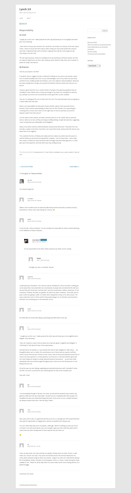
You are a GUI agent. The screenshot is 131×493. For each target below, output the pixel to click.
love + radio (64, 152)
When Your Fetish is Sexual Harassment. (99, 44)
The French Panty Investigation (96, 54)
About (29, 18)
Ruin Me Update (92, 51)
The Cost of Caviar (26, 166)
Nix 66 (30, 180)
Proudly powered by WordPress (28, 485)
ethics (51, 152)
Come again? (74, 166)
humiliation (57, 152)
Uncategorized (38, 152)
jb (28, 444)
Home (21, 18)
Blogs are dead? (92, 42)
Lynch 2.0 (25, 9)
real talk (70, 152)
